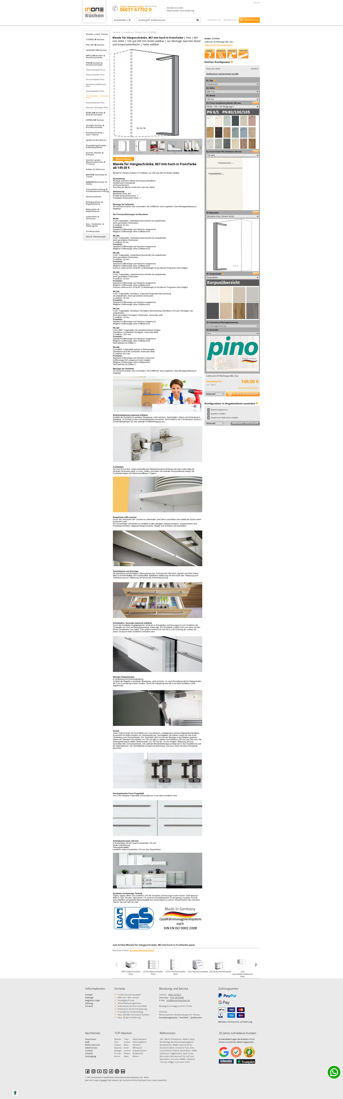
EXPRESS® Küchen (95, 120)
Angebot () (229, 20)
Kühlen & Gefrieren (95, 169)
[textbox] (165, 20)
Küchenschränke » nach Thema (95, 133)
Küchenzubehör (93, 196)
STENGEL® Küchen (95, 39)
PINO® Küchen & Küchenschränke (94, 63)
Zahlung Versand (89, 1004)
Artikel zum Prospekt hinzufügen (219, 45)
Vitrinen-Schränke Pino (97, 107)
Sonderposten (93, 231)
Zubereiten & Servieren (92, 217)
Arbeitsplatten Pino (95, 91)
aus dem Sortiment (142, 950)
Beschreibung (123, 159)
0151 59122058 (177, 997)
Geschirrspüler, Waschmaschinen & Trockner (95, 162)
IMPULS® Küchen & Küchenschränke (95, 56)
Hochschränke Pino (95, 79)
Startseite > (117, 32)
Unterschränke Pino (95, 70)
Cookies (89, 1050)
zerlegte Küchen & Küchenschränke (95, 126)
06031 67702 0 (174, 994)
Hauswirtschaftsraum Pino (96, 85)
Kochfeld (184, 1017)
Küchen (94, 12)
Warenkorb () (251, 20)
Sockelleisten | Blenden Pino (97, 97)
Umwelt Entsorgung (90, 1055)
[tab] (96, 33)
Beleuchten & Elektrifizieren (93, 210)
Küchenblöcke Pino (95, 103)
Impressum (90, 1039)
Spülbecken (196, 1017)
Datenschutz (91, 1047)
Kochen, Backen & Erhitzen (95, 153)
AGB (87, 1042)
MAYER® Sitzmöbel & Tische (96, 175)
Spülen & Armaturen (96, 140)
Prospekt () (214, 20)
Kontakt (256, 2)
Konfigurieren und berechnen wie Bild (222, 74)
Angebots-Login (92, 1000)
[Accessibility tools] (15, 1092)
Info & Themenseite (96, 236)
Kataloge (89, 997)
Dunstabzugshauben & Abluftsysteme (96, 146)
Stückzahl (210, 394)
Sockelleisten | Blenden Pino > (135, 32)
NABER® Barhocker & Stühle (96, 183)
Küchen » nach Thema (97, 34)
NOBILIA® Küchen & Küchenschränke (95, 113)
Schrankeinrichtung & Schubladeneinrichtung (97, 190)
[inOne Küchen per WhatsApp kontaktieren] (334, 1072)
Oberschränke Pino (95, 75)
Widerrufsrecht (92, 1044)
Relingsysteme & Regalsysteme (94, 203)
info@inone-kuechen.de (178, 1000)
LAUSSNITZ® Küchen (96, 50)
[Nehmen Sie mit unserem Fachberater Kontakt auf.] (232, 53)
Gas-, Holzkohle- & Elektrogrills (95, 225)
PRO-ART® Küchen (95, 44)
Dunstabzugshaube (168, 1017)
